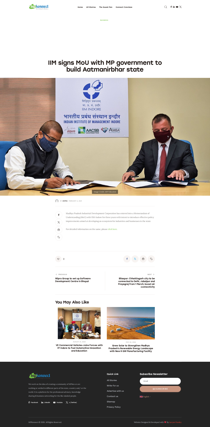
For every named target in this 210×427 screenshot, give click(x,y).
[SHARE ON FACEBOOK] (58, 214)
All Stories (112, 380)
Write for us (113, 386)
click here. (112, 229)
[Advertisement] (105, 40)
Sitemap (111, 402)
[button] (58, 237)
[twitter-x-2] (180, 7)
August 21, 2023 (79, 342)
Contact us (112, 396)
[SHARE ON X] (58, 222)
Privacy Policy (114, 407)
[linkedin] (174, 7)
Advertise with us (115, 391)
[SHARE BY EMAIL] (58, 229)
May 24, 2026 (131, 342)
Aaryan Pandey (175, 422)
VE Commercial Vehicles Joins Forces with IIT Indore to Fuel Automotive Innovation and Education (79, 348)
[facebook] (171, 7)
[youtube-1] (177, 7)
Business (104, 20)
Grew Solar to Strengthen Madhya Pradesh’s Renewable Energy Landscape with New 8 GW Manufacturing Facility (131, 348)
